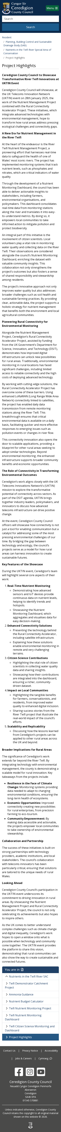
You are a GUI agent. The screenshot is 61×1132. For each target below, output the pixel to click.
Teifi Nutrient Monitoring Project (30, 1008)
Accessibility (51, 1050)
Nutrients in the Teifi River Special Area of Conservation (27, 51)
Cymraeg (43, 1058)
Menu (51, 8)
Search (30, 27)
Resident (7, 37)
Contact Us (9, 1050)
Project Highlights (20, 1037)
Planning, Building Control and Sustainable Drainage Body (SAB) (27, 43)
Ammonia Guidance (21, 994)
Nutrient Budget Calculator (26, 1001)
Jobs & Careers (23, 1058)
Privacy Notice (30, 1050)
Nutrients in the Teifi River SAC (28, 976)
